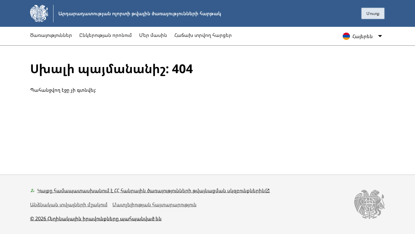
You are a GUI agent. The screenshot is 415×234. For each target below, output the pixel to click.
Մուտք (372, 13)
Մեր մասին (153, 35)
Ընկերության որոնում (105, 35)
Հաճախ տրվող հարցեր (203, 35)
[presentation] (373, 13)
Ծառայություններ (51, 35)
